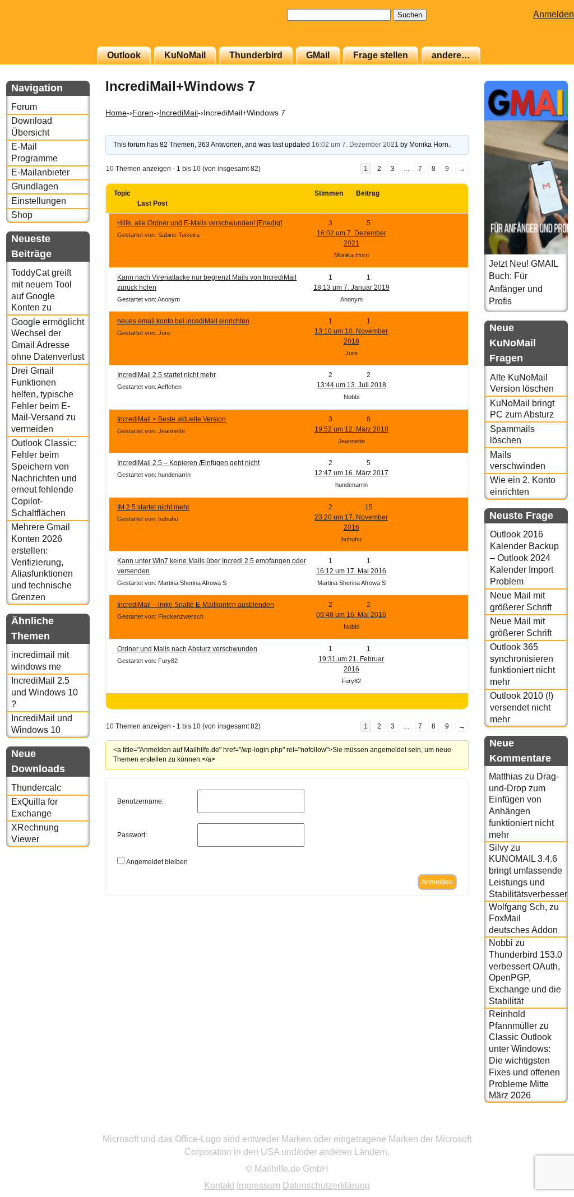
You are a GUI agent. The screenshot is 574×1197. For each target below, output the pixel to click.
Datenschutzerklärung (326, 1185)
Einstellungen (38, 201)
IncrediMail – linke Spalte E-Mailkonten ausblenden (195, 605)
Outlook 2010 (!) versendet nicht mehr (521, 707)
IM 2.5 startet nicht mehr (153, 507)
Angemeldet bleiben (157, 862)
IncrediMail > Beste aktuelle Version (171, 419)
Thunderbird (256, 55)
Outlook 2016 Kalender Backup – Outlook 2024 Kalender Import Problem (524, 558)
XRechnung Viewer (35, 833)
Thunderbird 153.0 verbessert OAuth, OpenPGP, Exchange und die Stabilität (525, 978)
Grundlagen (34, 186)
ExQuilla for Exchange (34, 807)
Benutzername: (140, 801)
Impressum (258, 1185)
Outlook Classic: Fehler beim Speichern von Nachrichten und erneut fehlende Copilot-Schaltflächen (44, 478)
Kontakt (219, 1185)
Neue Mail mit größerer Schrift (521, 601)
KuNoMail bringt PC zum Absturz (522, 409)
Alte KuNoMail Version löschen (522, 383)
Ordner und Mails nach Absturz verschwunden (187, 649)
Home (116, 112)
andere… (451, 55)
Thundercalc (36, 787)
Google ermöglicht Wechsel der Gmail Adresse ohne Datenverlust (47, 339)
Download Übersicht (31, 126)
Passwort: (132, 835)
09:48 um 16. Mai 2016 (351, 615)
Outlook (124, 55)
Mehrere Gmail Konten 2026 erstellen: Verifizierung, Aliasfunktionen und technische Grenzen (42, 562)
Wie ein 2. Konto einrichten (523, 486)
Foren (143, 112)
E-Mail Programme (34, 152)
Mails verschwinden (517, 460)
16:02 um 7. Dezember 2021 (355, 145)
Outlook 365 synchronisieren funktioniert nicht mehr (522, 664)
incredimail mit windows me (40, 660)
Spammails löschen (512, 435)
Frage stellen (380, 55)
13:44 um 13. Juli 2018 (351, 385)
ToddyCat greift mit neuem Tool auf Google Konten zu (41, 290)
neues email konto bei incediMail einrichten (183, 321)
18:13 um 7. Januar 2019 (351, 287)
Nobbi (501, 943)
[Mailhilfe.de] (67, 29)
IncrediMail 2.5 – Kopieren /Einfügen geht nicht (188, 463)
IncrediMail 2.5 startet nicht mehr (166, 375)
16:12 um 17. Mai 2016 (351, 571)
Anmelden (553, 14)
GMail (318, 55)
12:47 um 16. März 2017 (351, 473)
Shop (22, 215)
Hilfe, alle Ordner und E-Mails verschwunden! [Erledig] (199, 223)
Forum (24, 107)
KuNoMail (185, 55)
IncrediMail (178, 112)
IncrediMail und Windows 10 (41, 724)
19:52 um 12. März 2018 (351, 429)
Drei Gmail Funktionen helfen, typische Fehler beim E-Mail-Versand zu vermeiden (43, 400)
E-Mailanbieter (40, 172)
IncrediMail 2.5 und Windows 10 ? (44, 692)
